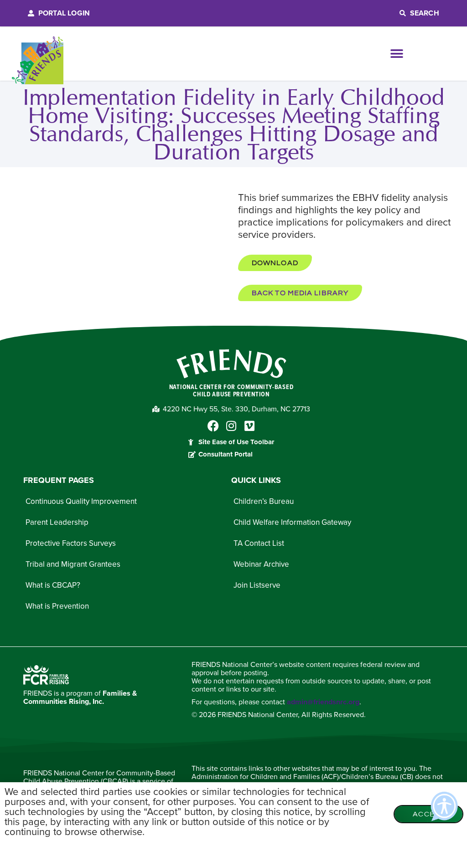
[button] (275, 263)
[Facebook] (213, 425)
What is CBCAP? (53, 585)
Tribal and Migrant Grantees (73, 564)
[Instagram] (231, 425)
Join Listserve (257, 585)
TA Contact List (259, 543)
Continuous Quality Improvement (81, 501)
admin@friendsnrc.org (323, 702)
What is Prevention (57, 606)
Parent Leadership (57, 522)
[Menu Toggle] (397, 53)
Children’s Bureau (264, 501)
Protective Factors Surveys (71, 543)
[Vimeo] (249, 425)
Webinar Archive (261, 564)
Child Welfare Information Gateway (292, 522)
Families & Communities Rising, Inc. (80, 697)
